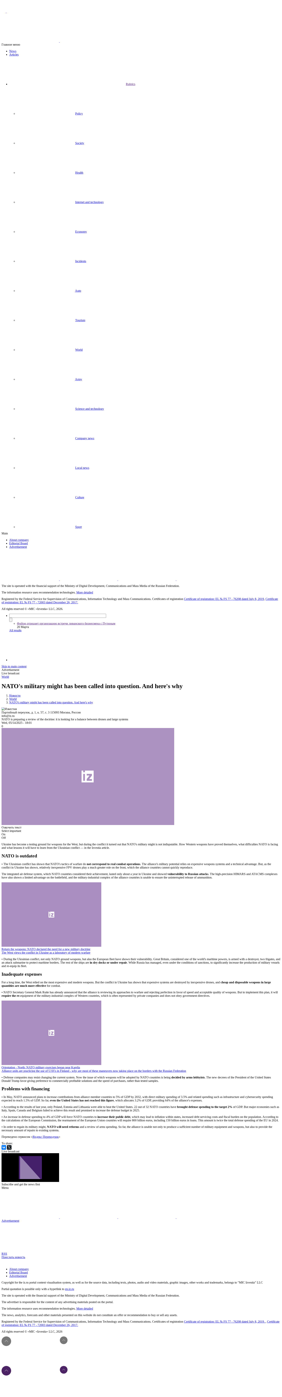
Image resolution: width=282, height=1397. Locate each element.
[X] (9, 1147)
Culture (79, 497)
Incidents (80, 261)
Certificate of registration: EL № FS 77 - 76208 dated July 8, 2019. (225, 1321)
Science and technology (89, 408)
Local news (82, 467)
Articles (14, 54)
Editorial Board (18, 543)
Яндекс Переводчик (45, 1136)
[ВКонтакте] (4, 1147)
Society (79, 143)
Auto (78, 290)
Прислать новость (13, 1257)
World (79, 349)
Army (78, 379)
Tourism (80, 320)
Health (79, 172)
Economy (81, 231)
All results (15, 630)
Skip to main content (14, 666)
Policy (79, 113)
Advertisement (18, 546)
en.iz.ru (69, 1289)
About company (19, 540)
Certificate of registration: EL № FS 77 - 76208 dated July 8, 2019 (224, 599)
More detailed (84, 592)
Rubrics (130, 84)
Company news (84, 438)
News (12, 51)
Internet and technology (89, 202)
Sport (78, 526)
